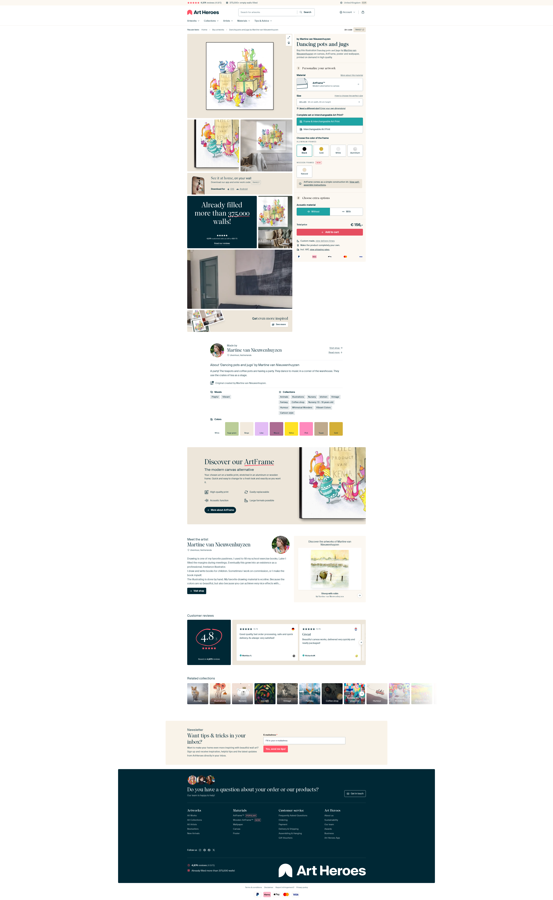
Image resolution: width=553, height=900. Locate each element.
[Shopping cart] (363, 12)
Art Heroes (332, 810)
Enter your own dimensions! (322, 108)
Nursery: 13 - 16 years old (320, 402)
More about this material (352, 75)
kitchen (323, 396)
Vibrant (226, 396)
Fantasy (284, 402)
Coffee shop (298, 402)
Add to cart (332, 232)
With (348, 211)
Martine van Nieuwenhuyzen (315, 39)
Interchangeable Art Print (317, 129)
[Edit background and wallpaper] (288, 42)
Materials (242, 20)
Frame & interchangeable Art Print (322, 121)
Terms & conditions (253, 887)
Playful (215, 396)
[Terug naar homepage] (203, 12)
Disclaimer (268, 887)
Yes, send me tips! (276, 749)
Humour (284, 407)
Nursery (312, 396)
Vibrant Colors (323, 407)
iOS (232, 189)
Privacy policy (302, 887)
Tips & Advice (261, 20)
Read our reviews (222, 243)
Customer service (291, 810)
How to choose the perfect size (349, 95)
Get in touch (357, 793)
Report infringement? (284, 887)
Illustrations (298, 396)
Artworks (192, 20)
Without (315, 211)
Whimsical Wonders (302, 407)
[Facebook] (209, 850)
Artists (226, 20)
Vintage (335, 396)
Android (244, 189)
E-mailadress (270, 735)
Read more (334, 352)
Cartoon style (286, 412)
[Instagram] (200, 850)
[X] (213, 850)
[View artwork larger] (288, 37)
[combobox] (267, 12)
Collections (210, 20)
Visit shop (334, 348)
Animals (284, 396)
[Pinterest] (204, 850)
